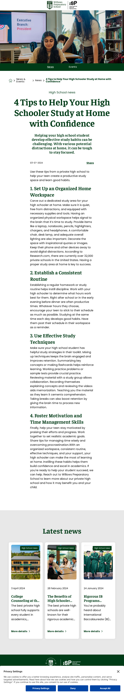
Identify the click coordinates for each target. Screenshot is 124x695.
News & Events (20, 80)
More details (19, 631)
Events (73, 67)
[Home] (62, 5)
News (50, 67)
